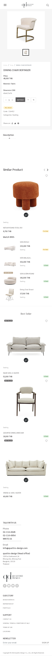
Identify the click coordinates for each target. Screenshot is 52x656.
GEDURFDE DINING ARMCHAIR (13, 433)
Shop (11, 65)
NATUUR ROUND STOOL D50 (12, 228)
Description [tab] (8, 134)
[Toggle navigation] (5, 5)
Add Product (20, 100)
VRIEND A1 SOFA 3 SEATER (12, 493)
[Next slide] (47, 169)
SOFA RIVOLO (24, 242)
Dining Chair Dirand (26, 289)
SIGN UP (45, 642)
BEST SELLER (8, 320)
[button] (25, 52)
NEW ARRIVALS (8, 272)
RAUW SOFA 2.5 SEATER (11, 373)
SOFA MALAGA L (25, 258)
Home (5, 65)
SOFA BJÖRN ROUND (27, 274)
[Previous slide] (44, 169)
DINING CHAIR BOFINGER (23, 65)
